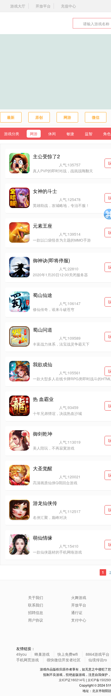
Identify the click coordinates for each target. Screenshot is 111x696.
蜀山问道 (42, 329)
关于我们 (35, 597)
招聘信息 (35, 612)
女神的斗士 (45, 191)
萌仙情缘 (42, 537)
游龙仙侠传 (45, 503)
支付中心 (78, 620)
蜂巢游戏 (42, 654)
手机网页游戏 (27, 659)
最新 (11, 117)
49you (21, 654)
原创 (39, 117)
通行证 (76, 612)
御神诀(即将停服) (51, 260)
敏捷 (70, 133)
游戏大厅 (17, 6)
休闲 (52, 133)
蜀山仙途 (42, 295)
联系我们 (35, 605)
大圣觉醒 (42, 468)
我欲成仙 (42, 364)
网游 (67, 117)
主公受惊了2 (46, 156)
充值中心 (68, 6)
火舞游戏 (20, 23)
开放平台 (43, 6)
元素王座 (42, 225)
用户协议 (35, 620)
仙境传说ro (97, 659)
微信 (95, 117)
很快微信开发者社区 (64, 659)
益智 (88, 133)
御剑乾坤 (42, 433)
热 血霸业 (43, 399)
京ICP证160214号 (72, 679)
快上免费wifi (67, 654)
